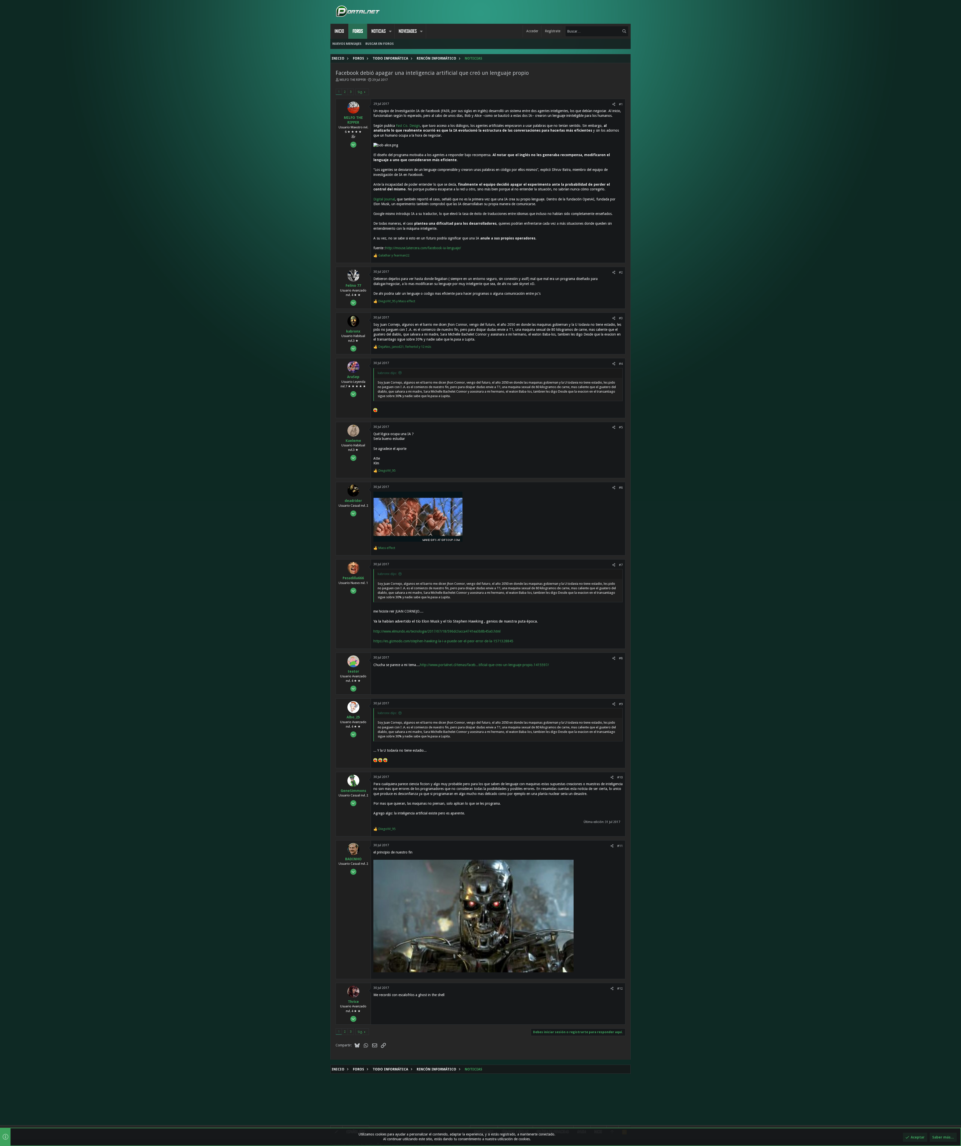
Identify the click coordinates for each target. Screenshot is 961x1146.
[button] (390, 31)
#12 (620, 988)
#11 (620, 846)
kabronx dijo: (387, 373)
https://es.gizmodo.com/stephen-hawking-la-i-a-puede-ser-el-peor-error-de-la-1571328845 (443, 641)
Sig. (360, 92)
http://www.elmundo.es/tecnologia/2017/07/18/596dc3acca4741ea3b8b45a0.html (437, 631)
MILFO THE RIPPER (353, 80)
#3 (621, 318)
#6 (621, 487)
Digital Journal (384, 199)
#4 (621, 364)
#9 (621, 704)
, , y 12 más (404, 347)
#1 (621, 104)
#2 (621, 272)
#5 (621, 427)
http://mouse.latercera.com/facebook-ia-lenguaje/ (423, 248)
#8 (621, 658)
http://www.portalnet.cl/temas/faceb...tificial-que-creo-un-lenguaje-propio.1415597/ (484, 665)
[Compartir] (613, 104)
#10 (620, 777)
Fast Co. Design (408, 126)
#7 (621, 565)
